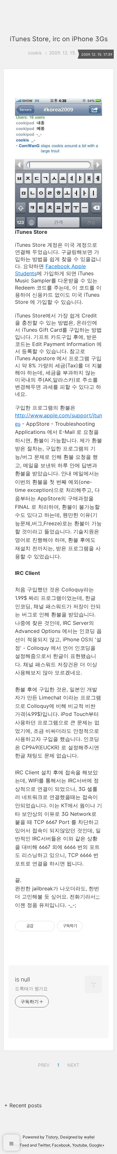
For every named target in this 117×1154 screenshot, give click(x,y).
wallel (89, 1137)
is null (22, 979)
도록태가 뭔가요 (31, 988)
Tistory (52, 1137)
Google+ (97, 1145)
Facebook (61, 1145)
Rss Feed (20, 1145)
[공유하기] (39, 926)
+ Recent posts (23, 1105)
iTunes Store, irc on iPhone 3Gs (59, 39)
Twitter (44, 1145)
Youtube (79, 1145)
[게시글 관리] (48, 926)
